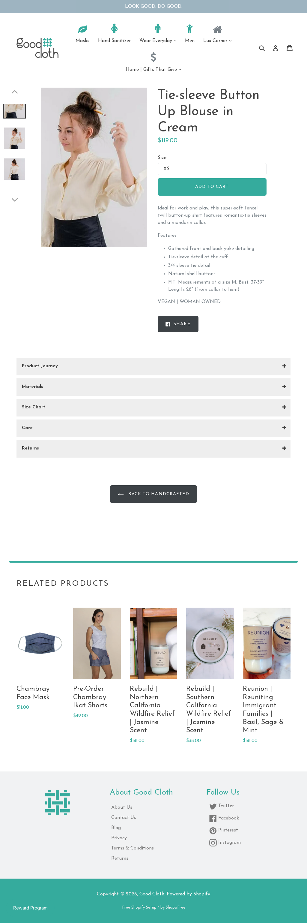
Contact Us (123, 817)
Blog (116, 827)
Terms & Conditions (132, 848)
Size (162, 157)
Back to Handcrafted (158, 494)
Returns (119, 858)
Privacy (119, 838)
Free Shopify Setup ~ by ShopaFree (153, 907)
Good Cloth (151, 894)
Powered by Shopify (188, 894)
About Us (121, 807)
